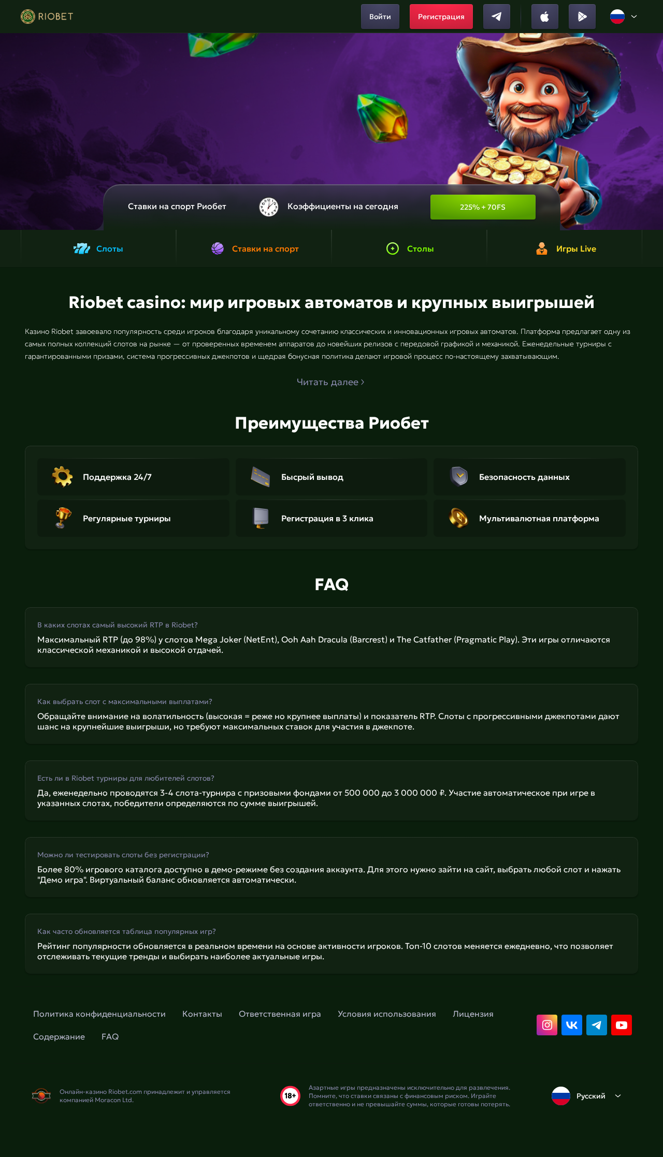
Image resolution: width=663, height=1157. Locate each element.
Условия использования (387, 1013)
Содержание (59, 1036)
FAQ (110, 1036)
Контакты (202, 1013)
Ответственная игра (280, 1013)
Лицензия (473, 1013)
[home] (47, 16)
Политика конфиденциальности (99, 1013)
